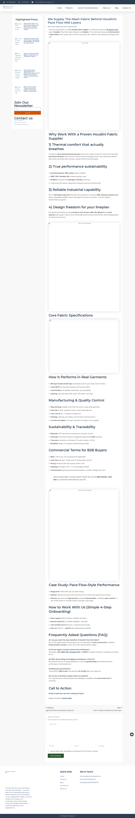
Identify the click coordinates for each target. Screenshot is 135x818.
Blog (61, 782)
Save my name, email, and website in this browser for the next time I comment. (74, 751)
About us (63, 789)
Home (62, 776)
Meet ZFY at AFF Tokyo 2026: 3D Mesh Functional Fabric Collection (30, 89)
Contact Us (64, 786)
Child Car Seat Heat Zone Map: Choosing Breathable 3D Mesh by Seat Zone (31, 41)
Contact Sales (67, 698)
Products (63, 779)
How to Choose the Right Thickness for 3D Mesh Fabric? (31, 55)
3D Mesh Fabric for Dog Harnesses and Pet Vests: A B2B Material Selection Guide (31, 26)
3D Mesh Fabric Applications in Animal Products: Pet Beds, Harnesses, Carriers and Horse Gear (32, 73)
